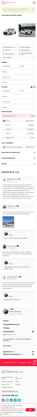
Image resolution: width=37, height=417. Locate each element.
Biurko (17, 381)
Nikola (12, 309)
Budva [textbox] (5, 72)
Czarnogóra (17, 311)
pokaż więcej (27, 198)
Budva (11, 311)
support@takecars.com (10, 391)
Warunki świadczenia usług (7, 378)
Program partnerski (7, 387)
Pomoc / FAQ (5, 384)
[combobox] (26, 66)
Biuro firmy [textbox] (6, 77)
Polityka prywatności (7, 381)
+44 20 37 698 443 (10, 395)
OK (30, 410)
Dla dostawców (18, 378)
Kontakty (17, 384)
